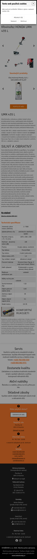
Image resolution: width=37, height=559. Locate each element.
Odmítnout (23, 21)
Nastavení (14, 21)
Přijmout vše (18, 17)
